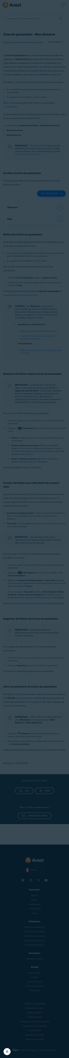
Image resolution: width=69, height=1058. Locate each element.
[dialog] (34, 529)
